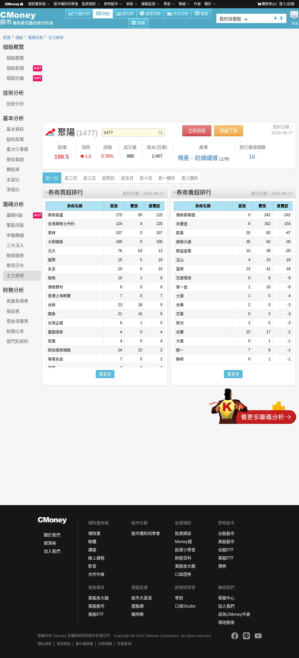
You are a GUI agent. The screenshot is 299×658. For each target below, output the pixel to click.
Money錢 (183, 541)
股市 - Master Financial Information (30, 18)
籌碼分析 (35, 37)
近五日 (127, 178)
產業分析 (153, 13)
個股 (106, 13)
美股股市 (226, 541)
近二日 (71, 178)
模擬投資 (148, 4)
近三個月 (190, 178)
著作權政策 (84, 644)
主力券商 (55, 37)
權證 (204, 13)
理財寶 (94, 533)
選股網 (137, 605)
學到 (179, 597)
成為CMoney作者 (234, 614)
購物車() (269, 4)
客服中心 (226, 597)
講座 (92, 549)
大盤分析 (82, 13)
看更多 (105, 374)
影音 (92, 565)
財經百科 (183, 557)
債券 (222, 565)
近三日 (90, 178)
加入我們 (52, 551)
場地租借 (226, 622)
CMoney (12, 4)
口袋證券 (183, 574)
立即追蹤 (197, 130)
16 (252, 156)
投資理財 (89, 4)
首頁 (7, 37)
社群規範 (105, 644)
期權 (141, 23)
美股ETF (226, 557)
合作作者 (96, 574)
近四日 (108, 178)
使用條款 (64, 644)
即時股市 (111, 4)
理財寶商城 (37, 4)
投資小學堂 (185, 549)
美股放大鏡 (185, 565)
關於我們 (52, 534)
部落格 (50, 542)
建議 (294, 24)
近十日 (146, 178)
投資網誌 (183, 533)
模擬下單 (228, 130)
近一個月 (167, 178)
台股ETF (226, 549)
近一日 (52, 178)
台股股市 (226, 533)
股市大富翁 (141, 597)
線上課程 (96, 557)
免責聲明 (124, 644)
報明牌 (137, 614)
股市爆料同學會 (66, 4)
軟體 (92, 541)
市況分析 (180, 13)
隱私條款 (45, 644)
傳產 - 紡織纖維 (198, 158)
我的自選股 (230, 18)
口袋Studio (185, 605)
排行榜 (127, 13)
